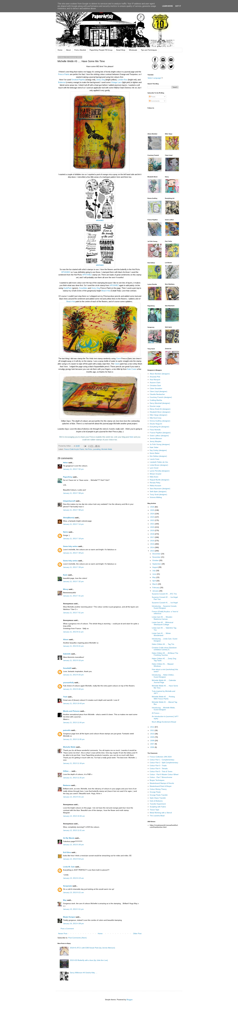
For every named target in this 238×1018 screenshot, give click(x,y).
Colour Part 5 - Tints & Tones (161, 771)
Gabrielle (67, 654)
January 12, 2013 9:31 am (73, 797)
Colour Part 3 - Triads (158, 765)
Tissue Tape (154, 810)
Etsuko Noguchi (156, 424)
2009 (152, 737)
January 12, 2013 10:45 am (74, 816)
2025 (152, 510)
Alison (66, 639)
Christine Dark (155, 385)
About (68, 50)
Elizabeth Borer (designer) (160, 412)
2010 (152, 734)
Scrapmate (67, 886)
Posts (152, 97)
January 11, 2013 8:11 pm (73, 632)
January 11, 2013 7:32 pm (73, 581)
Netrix (65, 532)
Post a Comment (67, 929)
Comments (155, 101)
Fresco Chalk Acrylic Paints (74, 449)
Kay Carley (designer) (158, 450)
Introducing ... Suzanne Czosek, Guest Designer (164, 607)
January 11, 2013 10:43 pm (74, 703)
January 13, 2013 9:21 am (73, 892)
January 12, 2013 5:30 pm (73, 845)
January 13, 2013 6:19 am (73, 878)
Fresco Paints (63, 74)
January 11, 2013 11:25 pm (74, 778)
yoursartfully (68, 682)
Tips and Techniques (149, 50)
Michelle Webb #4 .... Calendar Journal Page (164, 681)
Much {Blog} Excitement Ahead (164, 722)
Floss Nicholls (155, 430)
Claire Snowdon (156, 388)
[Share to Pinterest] (99, 446)
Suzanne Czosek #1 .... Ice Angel (165, 603)
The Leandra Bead (157, 816)
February (156, 587)
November (156, 557)
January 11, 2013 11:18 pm (74, 763)
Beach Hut (106, 291)
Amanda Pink (155, 377)
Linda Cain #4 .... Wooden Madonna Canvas (162, 618)
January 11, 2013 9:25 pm (73, 675)
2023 (152, 517)
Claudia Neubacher (157, 394)
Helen (65, 463)
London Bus (122, 80)
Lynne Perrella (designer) (160, 471)
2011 (152, 730)
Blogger (130, 1000)
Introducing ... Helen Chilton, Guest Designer (163, 676)
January (155, 591)
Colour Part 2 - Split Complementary (164, 763)
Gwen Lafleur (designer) (159, 436)
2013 (152, 551)
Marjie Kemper (69, 917)
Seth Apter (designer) (158, 491)
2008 (152, 741)
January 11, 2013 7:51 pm (73, 613)
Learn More (167, 6)
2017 (152, 537)
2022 (152, 520)
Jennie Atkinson (156, 438)
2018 (152, 534)
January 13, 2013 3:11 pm (73, 909)
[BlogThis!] (91, 446)
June (154, 574)
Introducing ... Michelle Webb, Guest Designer (163, 709)
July (154, 571)
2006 (152, 747)
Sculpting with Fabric (158, 807)
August (155, 567)
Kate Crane (131, 369)
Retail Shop (120, 50)
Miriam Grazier (155, 474)
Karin (65, 575)
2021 (152, 524)
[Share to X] (94, 446)
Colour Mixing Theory (158, 789)
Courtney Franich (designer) (161, 397)
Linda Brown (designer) (159, 465)
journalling (96, 449)
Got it (178, 6)
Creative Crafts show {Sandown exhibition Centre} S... (164, 649)
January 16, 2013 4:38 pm (73, 923)
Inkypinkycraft (69, 501)
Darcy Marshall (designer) (160, 403)
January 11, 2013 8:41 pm (73, 646)
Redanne (67, 785)
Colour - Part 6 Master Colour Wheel (164, 774)
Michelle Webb (106, 449)
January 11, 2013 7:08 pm (73, 493)
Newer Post (62, 933)
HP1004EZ (66, 272)
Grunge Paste (155, 792)
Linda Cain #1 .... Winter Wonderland (161, 634)
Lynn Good (154, 468)
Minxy (65, 589)
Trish (65, 697)
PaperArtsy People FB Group (101, 50)
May (65, 900)
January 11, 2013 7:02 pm (73, 469)
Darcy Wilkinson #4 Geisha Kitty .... (83, 973)
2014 (152, 547)
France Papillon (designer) (160, 433)
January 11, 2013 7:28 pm (73, 553)
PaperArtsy (67, 477)
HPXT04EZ (87, 275)
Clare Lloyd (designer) (158, 391)
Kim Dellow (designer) (158, 456)
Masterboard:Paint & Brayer (161, 786)
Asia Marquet (155, 380)
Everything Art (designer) (159, 427)
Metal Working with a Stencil (161, 813)
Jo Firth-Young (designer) (160, 444)
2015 (152, 544)
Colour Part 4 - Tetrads (159, 768)
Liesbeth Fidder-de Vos (159, 462)
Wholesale (133, 50)
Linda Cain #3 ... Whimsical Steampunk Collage (162, 623)
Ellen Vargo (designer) (158, 415)
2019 (152, 530)
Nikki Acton (154, 477)
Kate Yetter (154, 447)
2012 (152, 727)
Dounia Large (155, 406)
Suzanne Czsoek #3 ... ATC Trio (164, 594)
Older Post (137, 933)
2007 (152, 744)
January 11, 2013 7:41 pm (73, 596)
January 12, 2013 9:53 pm (73, 859)
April (154, 581)
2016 (152, 541)
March (155, 584)
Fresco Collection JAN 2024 (161, 757)
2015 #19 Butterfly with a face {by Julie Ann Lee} (89, 960)
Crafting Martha (156, 400)
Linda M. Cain (69, 867)
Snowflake (83, 288)
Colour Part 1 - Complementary (162, 760)
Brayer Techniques (157, 780)
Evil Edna (67, 852)
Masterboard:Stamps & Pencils (162, 783)
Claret (118, 358)
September (157, 564)
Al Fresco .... (157, 713)
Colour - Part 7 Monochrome (161, 777)
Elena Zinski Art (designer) (160, 409)
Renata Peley (155, 483)
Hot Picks (88, 449)
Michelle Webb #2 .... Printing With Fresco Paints (163, 698)
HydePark (67, 288)
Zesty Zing (100, 80)
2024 (152, 514)
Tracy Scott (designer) (158, 494)
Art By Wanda (68, 838)
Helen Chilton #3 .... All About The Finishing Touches (165, 654)
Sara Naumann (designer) (160, 489)
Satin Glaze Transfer (158, 798)
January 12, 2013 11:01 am (74, 830)
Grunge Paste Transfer (159, 795)
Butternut (61, 82)
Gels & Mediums (156, 801)
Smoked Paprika (78, 80)
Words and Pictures (71, 711)
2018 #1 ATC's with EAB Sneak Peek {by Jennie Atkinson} (92, 948)
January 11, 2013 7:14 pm (73, 524)
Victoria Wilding (156, 497)
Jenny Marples (155, 441)
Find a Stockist (80, 50)
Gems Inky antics (70, 546)
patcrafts (67, 730)
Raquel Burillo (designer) (159, 480)
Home (60, 50)
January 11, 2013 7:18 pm (73, 538)
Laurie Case (154, 459)
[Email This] (89, 446)
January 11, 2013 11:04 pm (74, 722)
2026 (152, 507)
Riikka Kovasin (155, 486)
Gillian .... (67, 771)
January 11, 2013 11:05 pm (74, 739)
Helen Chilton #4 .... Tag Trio (163, 644)
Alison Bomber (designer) (160, 374)
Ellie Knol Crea (155, 418)
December (156, 554)
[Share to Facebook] (96, 446)
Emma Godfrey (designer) (160, 421)
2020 (152, 527)
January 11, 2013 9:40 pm (73, 689)
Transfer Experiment (158, 804)
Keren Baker (155, 453)
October (155, 560)
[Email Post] (85, 446)
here (131, 437)
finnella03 (67, 668)
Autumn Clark (155, 382)
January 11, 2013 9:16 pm (73, 660)
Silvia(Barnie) (68, 518)
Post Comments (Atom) (77, 938)
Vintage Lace (116, 82)
